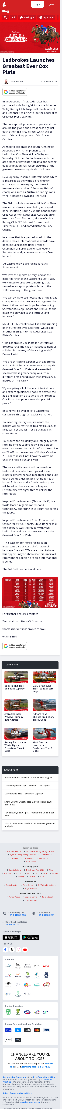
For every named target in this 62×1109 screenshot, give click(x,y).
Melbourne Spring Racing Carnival (40, 851)
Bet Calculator (12, 885)
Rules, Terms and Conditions (17, 1093)
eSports (7, 873)
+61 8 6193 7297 (46, 915)
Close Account (31, 900)
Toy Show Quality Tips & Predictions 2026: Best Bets (29, 814)
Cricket (32, 877)
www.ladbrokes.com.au (5, 3)
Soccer (19, 873)
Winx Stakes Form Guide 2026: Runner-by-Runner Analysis (29, 825)
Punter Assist (14, 897)
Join (51, 4)
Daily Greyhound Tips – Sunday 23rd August (27, 785)
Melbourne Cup (14, 851)
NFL (28, 873)
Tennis (55, 873)
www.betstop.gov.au (30, 1102)
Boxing (21, 877)
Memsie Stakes (45, 858)
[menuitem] (27, 17)
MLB (45, 873)
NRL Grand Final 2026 (35, 870)
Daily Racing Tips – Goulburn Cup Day (23, 793)
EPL (36, 873)
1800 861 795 (12, 924)
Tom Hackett (17, 81)
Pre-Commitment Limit (45, 1077)
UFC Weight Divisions (47, 885)
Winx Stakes (31, 861)
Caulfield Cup (46, 855)
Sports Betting (15, 870)
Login (37, 4)
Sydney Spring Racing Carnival (23, 855)
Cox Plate (14, 858)
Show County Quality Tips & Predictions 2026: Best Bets (28, 803)
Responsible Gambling (14, 1077)
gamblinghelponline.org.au (35, 1066)
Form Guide (28, 885)
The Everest (29, 858)
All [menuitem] (13, 17)
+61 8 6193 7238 (17, 915)
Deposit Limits (31, 897)
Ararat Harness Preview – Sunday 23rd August (28, 777)
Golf (42, 877)
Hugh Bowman (31, 888)
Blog (5, 11)
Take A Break (47, 897)
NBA (51, 870)
